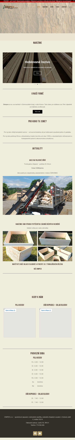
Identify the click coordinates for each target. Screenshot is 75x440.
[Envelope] (40, 433)
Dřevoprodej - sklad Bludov (55, 305)
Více (37, 73)
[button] (5, 68)
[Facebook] (35, 433)
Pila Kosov (19, 305)
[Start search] (71, 7)
